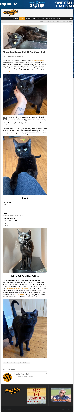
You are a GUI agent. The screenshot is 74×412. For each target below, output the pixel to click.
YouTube (52, 21)
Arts (43, 18)
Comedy (35, 18)
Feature (16, 362)
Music (16, 18)
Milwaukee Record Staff (8, 56)
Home (12, 18)
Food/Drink (28, 18)
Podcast (53, 18)
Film (39, 18)
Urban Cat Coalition (24, 362)
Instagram (47, 21)
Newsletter (69, 21)
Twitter (41, 21)
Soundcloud (58, 21)
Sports (48, 18)
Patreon (63, 21)
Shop (58, 18)
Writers (63, 409)
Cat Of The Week (8, 362)
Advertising (68, 409)
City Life (22, 18)
